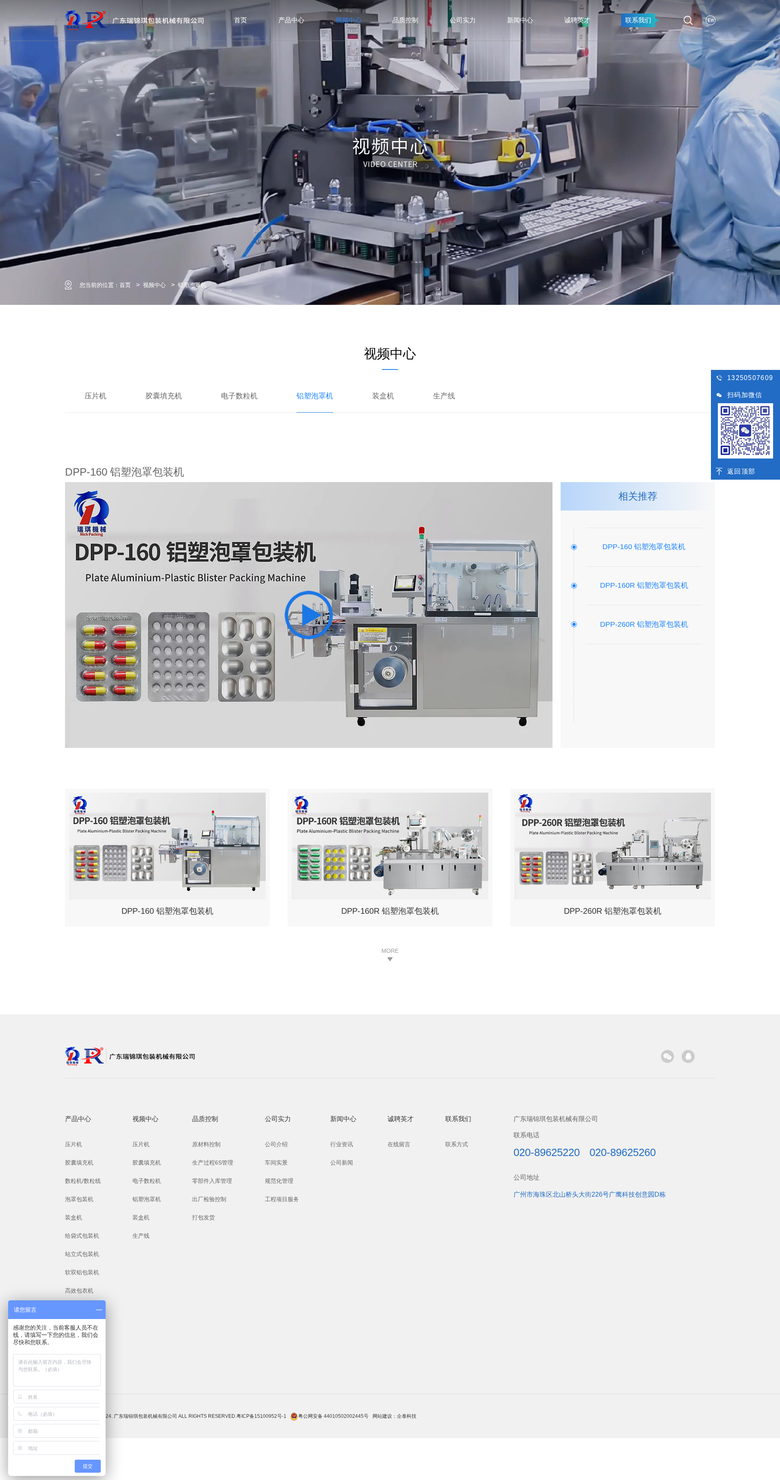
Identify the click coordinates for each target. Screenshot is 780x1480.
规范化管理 (279, 1181)
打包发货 (203, 1217)
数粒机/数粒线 (83, 1181)
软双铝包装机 (82, 1272)
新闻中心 (520, 20)
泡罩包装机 (79, 1199)
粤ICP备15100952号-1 (261, 1416)
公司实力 (463, 20)
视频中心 (349, 20)
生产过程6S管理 (212, 1162)
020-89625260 (622, 1152)
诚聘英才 (577, 20)
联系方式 (456, 1144)
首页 (240, 20)
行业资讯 (341, 1144)
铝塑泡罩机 (192, 285)
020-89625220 (547, 1152)
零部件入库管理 (212, 1181)
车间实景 (276, 1162)
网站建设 (382, 1416)
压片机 (95, 396)
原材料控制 (206, 1144)
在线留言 (399, 1144)
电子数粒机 (239, 396)
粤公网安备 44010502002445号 (333, 1416)
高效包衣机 (79, 1290)
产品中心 (291, 20)
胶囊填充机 (163, 396)
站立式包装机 (82, 1254)
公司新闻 (341, 1162)
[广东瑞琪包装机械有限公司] (130, 1055)
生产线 (444, 396)
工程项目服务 (282, 1199)
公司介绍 (276, 1144)
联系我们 (638, 20)
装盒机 (383, 396)
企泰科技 (406, 1416)
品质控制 (405, 20)
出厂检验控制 (209, 1199)
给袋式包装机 (82, 1235)
